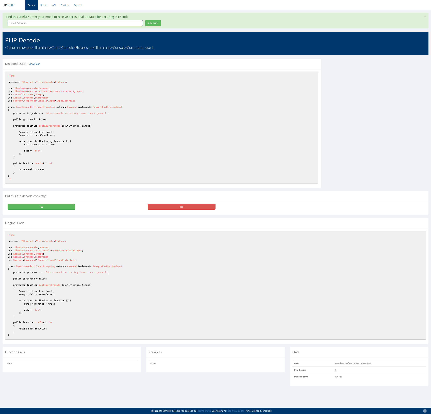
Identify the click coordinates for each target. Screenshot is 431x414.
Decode (31, 5)
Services (65, 5)
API (54, 5)
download (34, 63)
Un (8, 5)
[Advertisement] (354, 82)
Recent (43, 5)
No (181, 206)
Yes (41, 206)
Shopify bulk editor (235, 410)
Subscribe (153, 23)
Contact (78, 5)
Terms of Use (204, 410)
